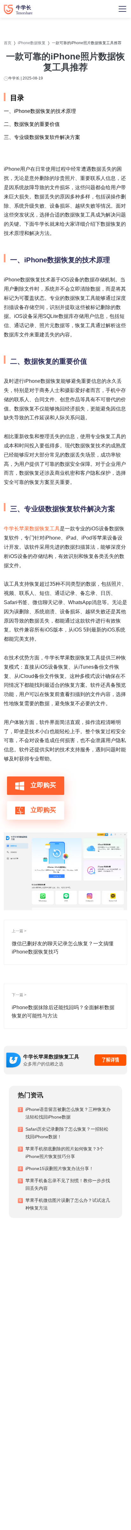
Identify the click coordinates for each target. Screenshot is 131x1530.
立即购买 (42, 785)
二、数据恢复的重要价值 (32, 124)
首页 (7, 43)
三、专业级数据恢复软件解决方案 (42, 137)
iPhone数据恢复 (31, 43)
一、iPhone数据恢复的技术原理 (40, 111)
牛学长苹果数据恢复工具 (32, 528)
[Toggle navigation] (122, 9)
